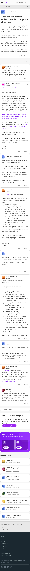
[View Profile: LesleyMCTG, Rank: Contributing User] (3, 501)
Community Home (5, 524)
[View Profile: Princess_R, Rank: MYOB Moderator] (3, 84)
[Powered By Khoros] (15, 528)
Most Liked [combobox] (24, 62)
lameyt (7, 389)
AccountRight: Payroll (7, 6)
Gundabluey (17, 462)
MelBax (8, 11)
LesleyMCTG (17, 502)
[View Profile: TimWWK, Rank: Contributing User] (3, 508)
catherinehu (16, 479)
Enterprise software (6, 546)
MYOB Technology (15, 560)
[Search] (17, 2)
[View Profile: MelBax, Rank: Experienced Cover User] (3, 12)
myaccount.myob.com (8, 381)
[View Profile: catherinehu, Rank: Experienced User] (3, 477)
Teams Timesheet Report (13, 515)
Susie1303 (16, 471)
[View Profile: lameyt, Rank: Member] (3, 390)
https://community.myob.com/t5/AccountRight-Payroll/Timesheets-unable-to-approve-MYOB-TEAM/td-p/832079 (15, 116)
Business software (5, 539)
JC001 (7, 66)
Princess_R (8, 83)
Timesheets (9, 460)
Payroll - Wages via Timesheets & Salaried (16, 500)
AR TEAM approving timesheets (15, 468)
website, (24, 124)
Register (21, 2)
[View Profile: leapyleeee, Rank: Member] (3, 486)
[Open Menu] (28, 7)
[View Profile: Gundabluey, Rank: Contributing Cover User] (3, 461)
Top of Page (15, 524)
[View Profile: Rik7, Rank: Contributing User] (3, 516)
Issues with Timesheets (13, 507)
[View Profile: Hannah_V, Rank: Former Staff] (3, 190)
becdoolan (16, 494)
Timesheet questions (12, 476)
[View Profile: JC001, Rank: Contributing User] (3, 67)
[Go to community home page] (6, 2)
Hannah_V (8, 190)
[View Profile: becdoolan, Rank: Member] (3, 493)
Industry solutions (5, 553)
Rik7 (14, 517)
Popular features (5, 543)
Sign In (26, 2)
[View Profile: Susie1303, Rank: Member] (3, 469)
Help (22, 524)
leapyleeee (16, 487)
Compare (3, 541)
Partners (3, 548)
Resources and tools (6, 555)
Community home (9, 426)
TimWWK (15, 509)
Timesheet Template (12, 492)
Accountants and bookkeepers (8, 550)
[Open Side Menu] (2, 2)
